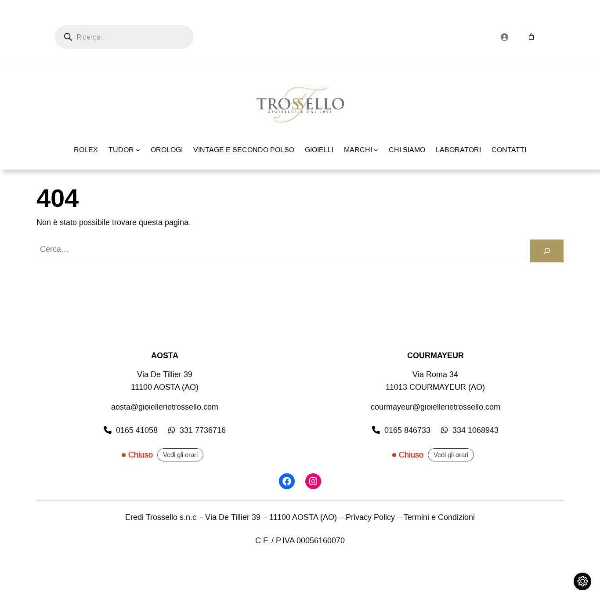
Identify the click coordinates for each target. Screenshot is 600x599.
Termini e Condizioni (439, 517)
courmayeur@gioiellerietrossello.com (435, 407)
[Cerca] (547, 251)
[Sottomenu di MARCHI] (376, 150)
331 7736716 (203, 430)
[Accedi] (504, 37)
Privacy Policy (370, 517)
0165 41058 (137, 430)
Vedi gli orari (180, 454)
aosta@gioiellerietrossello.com (164, 407)
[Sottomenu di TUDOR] (138, 150)
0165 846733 (407, 430)
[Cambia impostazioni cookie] (582, 581)
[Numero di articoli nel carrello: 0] (531, 36)
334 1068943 (475, 430)
